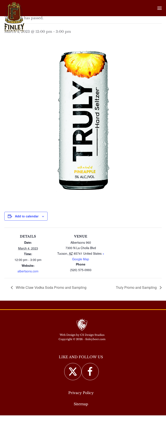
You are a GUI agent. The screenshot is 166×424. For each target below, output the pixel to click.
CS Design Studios (92, 334)
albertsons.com (28, 271)
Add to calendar (26, 216)
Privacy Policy (81, 393)
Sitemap (81, 404)
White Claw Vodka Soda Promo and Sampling (50, 287)
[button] (159, 8)
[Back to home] (14, 16)
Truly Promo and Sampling (137, 287)
